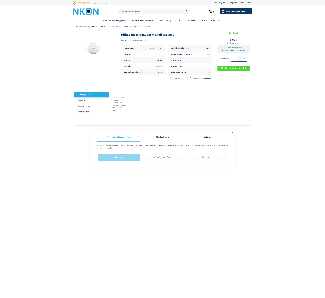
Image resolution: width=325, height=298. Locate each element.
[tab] (166, 35)
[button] (179, 78)
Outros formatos (113, 26)
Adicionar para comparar (201, 78)
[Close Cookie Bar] (232, 133)
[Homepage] (86, 11)
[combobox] (154, 11)
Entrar (215, 3)
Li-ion (100, 26)
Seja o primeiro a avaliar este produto (135, 40)
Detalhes (82, 100)
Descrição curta (85, 94)
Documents (83, 111)
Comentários (84, 106)
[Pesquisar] (186, 11)
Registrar (222, 3)
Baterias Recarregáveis (85, 26)
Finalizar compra (246, 3)
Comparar (233, 3)
